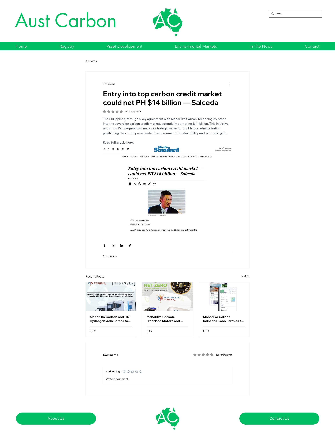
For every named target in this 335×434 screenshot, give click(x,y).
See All (246, 275)
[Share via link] (130, 245)
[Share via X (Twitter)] (113, 245)
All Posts (91, 61)
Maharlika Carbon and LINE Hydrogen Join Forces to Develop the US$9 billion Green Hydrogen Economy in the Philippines (110, 319)
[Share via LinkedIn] (121, 245)
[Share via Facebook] (104, 245)
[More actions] (230, 84)
